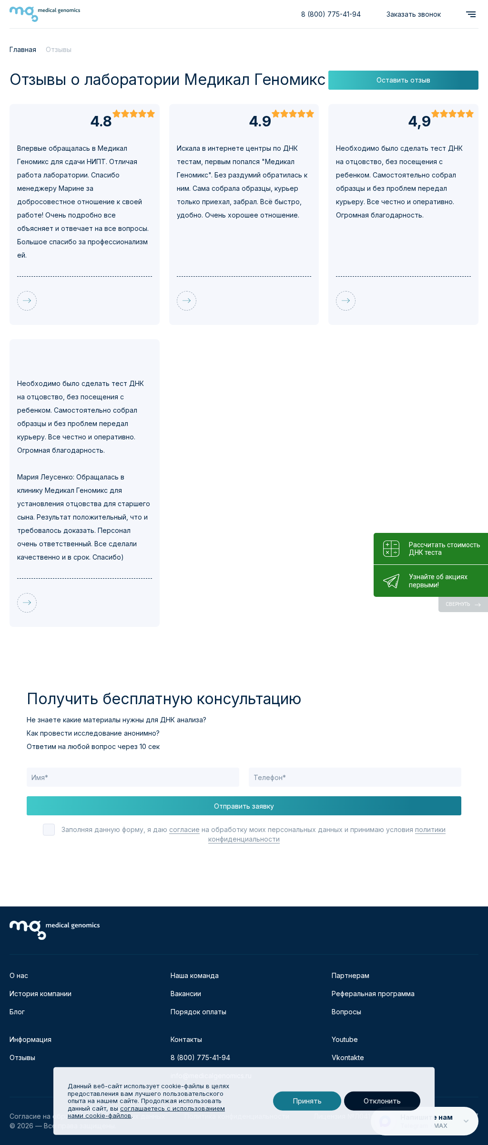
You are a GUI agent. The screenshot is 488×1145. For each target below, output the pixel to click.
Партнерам (350, 975)
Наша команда (195, 975)
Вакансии (186, 993)
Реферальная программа (373, 993)
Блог (17, 1012)
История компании (40, 993)
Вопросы (346, 1012)
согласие (184, 829)
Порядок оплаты (198, 1012)
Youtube (345, 1039)
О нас (19, 975)
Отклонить (382, 1100)
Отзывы (22, 1057)
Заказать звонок (413, 14)
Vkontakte (348, 1057)
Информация (30, 1039)
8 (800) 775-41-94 (331, 14)
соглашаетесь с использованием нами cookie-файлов (146, 1112)
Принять (307, 1100)
